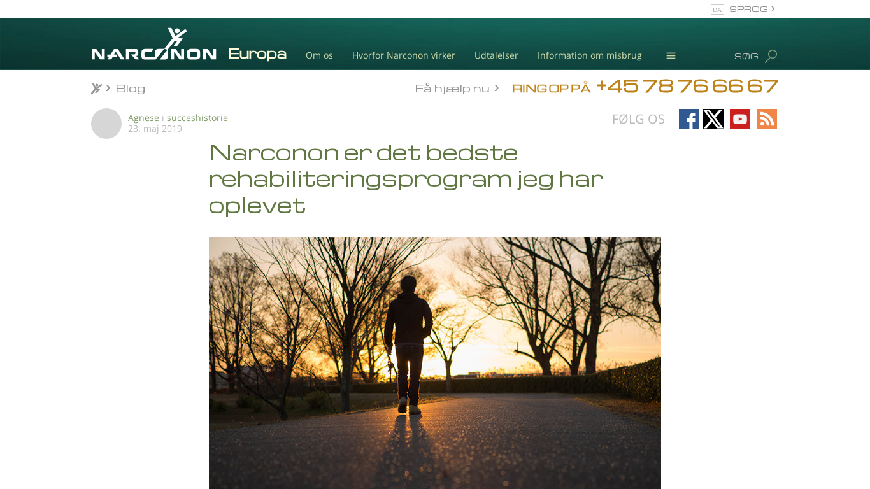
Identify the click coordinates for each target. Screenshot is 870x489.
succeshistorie (197, 117)
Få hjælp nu (452, 87)
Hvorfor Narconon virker (403, 55)
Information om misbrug (590, 55)
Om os (319, 55)
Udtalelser (496, 55)
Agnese (143, 117)
